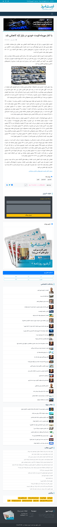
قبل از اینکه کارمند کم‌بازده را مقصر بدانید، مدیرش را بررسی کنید (40, 457)
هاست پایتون (35, 500)
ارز (41, 277)
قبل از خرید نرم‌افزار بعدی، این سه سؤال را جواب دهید (42, 454)
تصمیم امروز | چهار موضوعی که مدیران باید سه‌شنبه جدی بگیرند (40, 473)
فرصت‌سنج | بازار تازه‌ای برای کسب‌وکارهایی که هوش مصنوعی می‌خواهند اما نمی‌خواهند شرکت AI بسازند (32, 465)
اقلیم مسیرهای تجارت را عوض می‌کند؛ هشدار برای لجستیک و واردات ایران (38, 459)
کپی (26, 185)
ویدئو (32, 515)
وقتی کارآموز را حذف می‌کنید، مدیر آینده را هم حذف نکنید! (41, 489)
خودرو (44, 44)
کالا (16, 279)
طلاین (9, 500)
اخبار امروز (49, 179)
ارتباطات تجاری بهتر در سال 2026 (46, 470)
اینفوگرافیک (31, 516)
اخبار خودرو (43, 179)
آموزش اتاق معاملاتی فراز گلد (33, 498)
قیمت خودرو (14, 59)
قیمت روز (31, 513)
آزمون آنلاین (50, 498)
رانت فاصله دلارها (49, 478)
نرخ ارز (10, 56)
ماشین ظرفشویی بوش (22, 498)
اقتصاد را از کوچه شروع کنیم (47, 475)
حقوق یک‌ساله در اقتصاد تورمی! (47, 481)
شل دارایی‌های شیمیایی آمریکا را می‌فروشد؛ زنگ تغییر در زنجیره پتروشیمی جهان (37, 462)
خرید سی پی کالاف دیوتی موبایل (46, 500)
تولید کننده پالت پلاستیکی (27, 500)
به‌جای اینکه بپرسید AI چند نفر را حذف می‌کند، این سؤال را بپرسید (40, 486)
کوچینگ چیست (43, 498)
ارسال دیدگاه (28, 215)
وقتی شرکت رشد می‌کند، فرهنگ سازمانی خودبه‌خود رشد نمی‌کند (40, 451)
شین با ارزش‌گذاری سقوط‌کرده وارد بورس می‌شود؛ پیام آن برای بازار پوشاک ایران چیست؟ (35, 467)
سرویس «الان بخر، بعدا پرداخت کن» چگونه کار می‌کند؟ (42, 484)
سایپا (22, 140)
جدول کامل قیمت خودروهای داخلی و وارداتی (40, 171)
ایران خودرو (20, 114)
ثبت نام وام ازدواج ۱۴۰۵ (16, 500)
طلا (16, 277)
